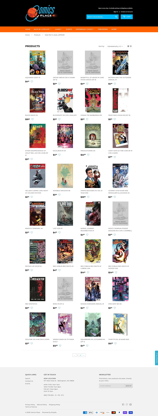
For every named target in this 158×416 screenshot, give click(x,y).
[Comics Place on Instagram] (127, 405)
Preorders (103, 29)
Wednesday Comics (84, 29)
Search (27, 378)
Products (37, 35)
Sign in (116, 11)
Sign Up (128, 386)
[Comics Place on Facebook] (123, 405)
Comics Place (35, 412)
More (113, 29)
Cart (128, 17)
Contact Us (29, 381)
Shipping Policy (54, 404)
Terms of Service (31, 407)
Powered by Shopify (49, 412)
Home (27, 29)
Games (58, 29)
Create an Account (127, 11)
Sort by (101, 46)
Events (69, 29)
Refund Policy (42, 404)
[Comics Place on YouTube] (130, 405)
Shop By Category (42, 29)
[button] (32, 81)
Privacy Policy (30, 404)
